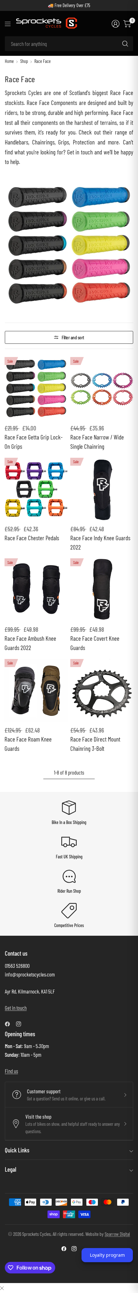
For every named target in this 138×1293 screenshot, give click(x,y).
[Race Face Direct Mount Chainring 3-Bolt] (102, 690)
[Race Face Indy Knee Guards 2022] (102, 489)
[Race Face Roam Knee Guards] (36, 690)
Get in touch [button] (16, 1007)
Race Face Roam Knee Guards (28, 743)
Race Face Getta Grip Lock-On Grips (33, 441)
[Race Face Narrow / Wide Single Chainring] (102, 388)
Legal (10, 1169)
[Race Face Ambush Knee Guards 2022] (36, 589)
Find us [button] (11, 1071)
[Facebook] (10, 1024)
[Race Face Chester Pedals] (36, 489)
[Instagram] (21, 1024)
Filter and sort (73, 337)
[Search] (125, 43)
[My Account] (115, 24)
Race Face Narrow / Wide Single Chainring (97, 441)
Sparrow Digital (117, 1234)
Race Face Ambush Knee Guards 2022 (30, 643)
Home (9, 61)
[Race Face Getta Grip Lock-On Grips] (36, 388)
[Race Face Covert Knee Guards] (102, 589)
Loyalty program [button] (107, 1255)
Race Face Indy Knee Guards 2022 (100, 542)
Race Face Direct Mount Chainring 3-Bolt (95, 743)
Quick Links (17, 1150)
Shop (24, 61)
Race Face (42, 61)
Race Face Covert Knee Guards (94, 643)
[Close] (2, 1288)
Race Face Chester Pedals (31, 538)
